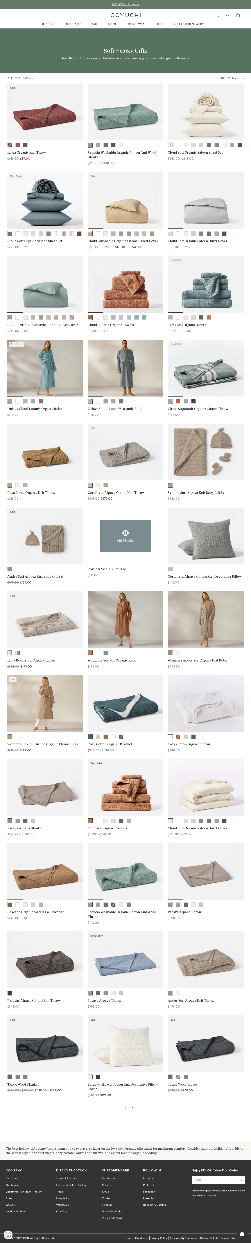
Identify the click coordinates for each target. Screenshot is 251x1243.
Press (9, 1198)
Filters (16, 78)
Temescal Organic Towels (187, 325)
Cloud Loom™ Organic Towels (111, 325)
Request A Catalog (154, 1205)
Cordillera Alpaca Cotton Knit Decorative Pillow (205, 576)
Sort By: (225, 78)
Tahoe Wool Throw (182, 1084)
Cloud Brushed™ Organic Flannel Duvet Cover (123, 241)
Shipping (107, 1205)
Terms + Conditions (136, 1238)
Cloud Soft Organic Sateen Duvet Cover (197, 241)
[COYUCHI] (126, 15)
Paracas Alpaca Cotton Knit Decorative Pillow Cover (123, 1087)
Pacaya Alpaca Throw (184, 912)
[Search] (217, 15)
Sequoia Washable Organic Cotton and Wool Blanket (122, 155)
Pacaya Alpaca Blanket (25, 828)
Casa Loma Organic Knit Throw (31, 493)
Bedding (48, 24)
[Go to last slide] (12, 112)
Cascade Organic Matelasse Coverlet (35, 912)
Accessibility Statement (184, 1238)
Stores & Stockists (67, 1178)
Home (112, 24)
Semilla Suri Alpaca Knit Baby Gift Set (197, 493)
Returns (107, 1185)
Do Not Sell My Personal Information (222, 1238)
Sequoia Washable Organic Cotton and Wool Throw (122, 915)
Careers (10, 1205)
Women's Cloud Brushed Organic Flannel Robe (43, 744)
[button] (238, 15)
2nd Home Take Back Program (24, 1191)
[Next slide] (78, 112)
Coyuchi (22, 1238)
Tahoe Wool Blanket (23, 1084)
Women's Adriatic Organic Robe (112, 660)
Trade (59, 1191)
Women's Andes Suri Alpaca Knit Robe (197, 660)
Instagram (149, 1178)
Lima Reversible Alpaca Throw (31, 660)
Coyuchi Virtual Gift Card (107, 569)
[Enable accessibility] (8, 1235)
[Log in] (227, 15)
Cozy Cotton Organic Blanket (110, 744)
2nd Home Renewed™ (188, 24)
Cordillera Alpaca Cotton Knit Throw (116, 493)
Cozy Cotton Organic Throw (189, 744)
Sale (159, 24)
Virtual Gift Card (112, 1218)
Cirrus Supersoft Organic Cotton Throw (198, 409)
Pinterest (148, 1185)
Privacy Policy (159, 1238)
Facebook (149, 1191)
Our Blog (61, 1211)
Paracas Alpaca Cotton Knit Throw (34, 1000)
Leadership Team (16, 1211)
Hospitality (62, 1198)
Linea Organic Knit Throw (27, 152)
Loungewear (136, 24)
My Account (109, 1178)
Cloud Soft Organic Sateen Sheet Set (195, 152)
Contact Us (109, 1198)
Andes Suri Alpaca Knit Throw (191, 1000)
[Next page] (133, 1108)
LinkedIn (148, 1198)
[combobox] (238, 78)
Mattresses (73, 24)
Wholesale (62, 1205)
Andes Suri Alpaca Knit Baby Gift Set (35, 576)
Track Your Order (112, 1211)
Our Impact (13, 1185)
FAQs (105, 1191)
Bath (94, 24)
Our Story (12, 1178)
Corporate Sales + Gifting (71, 1185)
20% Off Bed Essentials (125, 4)
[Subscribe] (241, 1180)
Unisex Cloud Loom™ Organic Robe (34, 409)
